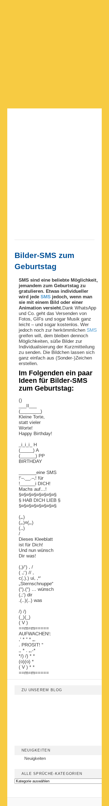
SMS (46, 296)
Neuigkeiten (35, 758)
